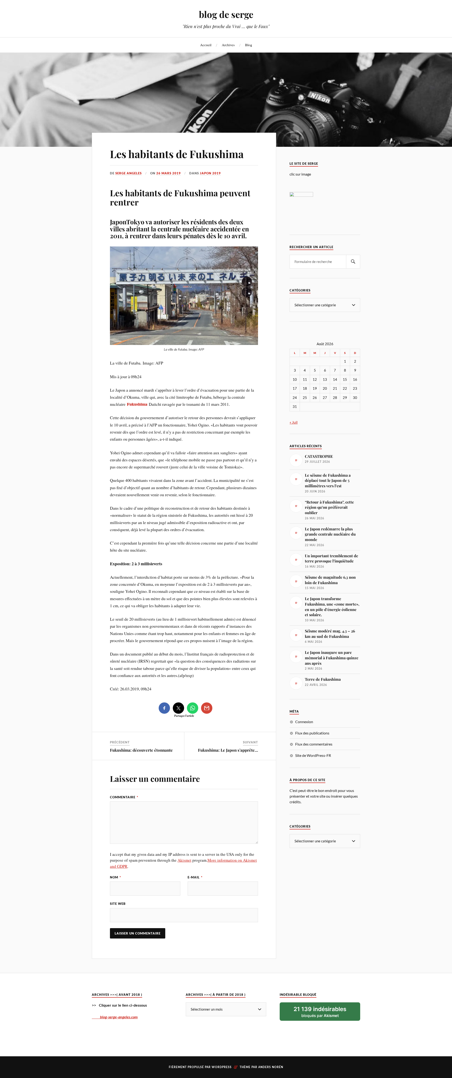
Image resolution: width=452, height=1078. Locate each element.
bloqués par (320, 1012)
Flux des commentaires (313, 744)
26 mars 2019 (168, 173)
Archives (228, 44)
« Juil (294, 422)
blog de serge (226, 14)
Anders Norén (270, 1067)
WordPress (222, 1067)
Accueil (205, 44)
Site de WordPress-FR (313, 755)
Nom (115, 877)
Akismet (184, 860)
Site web (118, 904)
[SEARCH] (353, 262)
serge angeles (128, 173)
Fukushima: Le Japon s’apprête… (228, 750)
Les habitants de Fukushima (177, 154)
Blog (248, 44)
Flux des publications (312, 733)
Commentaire (124, 797)
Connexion (304, 721)
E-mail (195, 877)
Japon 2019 (210, 173)
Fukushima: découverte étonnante (141, 750)
